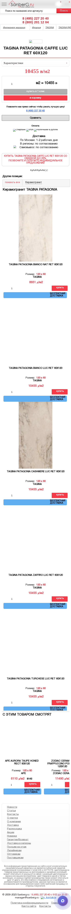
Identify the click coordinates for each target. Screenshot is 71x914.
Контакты (13, 814)
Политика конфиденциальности (29, 903)
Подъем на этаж (16, 847)
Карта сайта (29, 906)
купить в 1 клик (36, 91)
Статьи (11, 811)
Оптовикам (13, 854)
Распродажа (14, 829)
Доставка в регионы (19, 843)
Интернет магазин (14, 27)
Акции (10, 832)
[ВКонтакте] (37, 170)
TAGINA (49, 27)
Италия (36, 27)
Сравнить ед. (60, 2)
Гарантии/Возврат (18, 840)
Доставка (13, 825)
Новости (12, 807)
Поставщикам (15, 858)
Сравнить (35, 118)
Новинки (12, 836)
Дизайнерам (14, 850)
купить (60, 288)
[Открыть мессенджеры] (63, 901)
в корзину (35, 98)
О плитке (12, 818)
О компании (14, 821)
